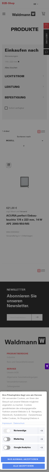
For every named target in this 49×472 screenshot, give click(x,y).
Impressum (7, 423)
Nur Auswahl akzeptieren (23, 459)
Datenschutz (18, 423)
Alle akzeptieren (23, 466)
